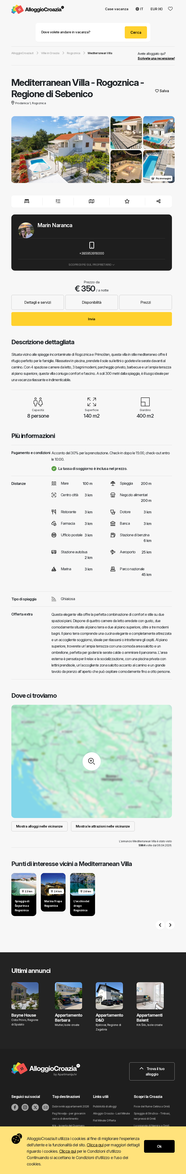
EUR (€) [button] (157, 9)
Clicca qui (95, 1145)
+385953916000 (91, 253)
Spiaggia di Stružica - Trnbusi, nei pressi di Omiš (152, 1116)
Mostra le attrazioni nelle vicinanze (103, 826)
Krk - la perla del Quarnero (68, 1125)
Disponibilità (91, 302)
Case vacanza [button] (116, 9)
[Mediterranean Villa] (60, 150)
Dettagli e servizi (37, 302)
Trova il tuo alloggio (155, 1071)
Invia (91, 319)
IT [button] (141, 9)
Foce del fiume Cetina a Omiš (151, 1106)
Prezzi (145, 302)
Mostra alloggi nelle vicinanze (39, 826)
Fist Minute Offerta (104, 1120)
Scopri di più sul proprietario (90, 264)
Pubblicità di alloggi (104, 1106)
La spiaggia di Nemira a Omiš (151, 1125)
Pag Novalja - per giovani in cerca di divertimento (68, 1116)
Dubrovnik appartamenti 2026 (70, 1106)
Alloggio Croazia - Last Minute (111, 1113)
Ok (159, 1146)
